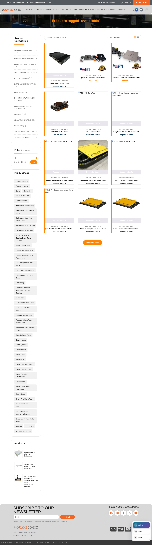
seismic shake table (23, 335)
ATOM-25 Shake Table (59, 132)
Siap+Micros (20, 394)
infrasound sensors (23, 245)
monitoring (20, 283)
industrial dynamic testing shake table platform (23, 238)
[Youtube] (136, 513)
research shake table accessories (24, 321)
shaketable (20, 359)
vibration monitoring (23, 431)
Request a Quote (59, 75)
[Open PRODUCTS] (106, 10)
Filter (34, 162)
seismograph (21, 340)
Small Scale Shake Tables (59, 81)
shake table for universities (22, 375)
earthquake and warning (25, 205)
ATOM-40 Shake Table (92, 132)
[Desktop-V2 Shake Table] (59, 58)
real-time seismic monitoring (22, 308)
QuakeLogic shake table (25, 303)
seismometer (21, 350)
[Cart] (147, 10)
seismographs (21, 345)
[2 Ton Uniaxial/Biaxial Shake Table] (93, 203)
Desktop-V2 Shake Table (59, 83)
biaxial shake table (23, 196)
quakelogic (20, 298)
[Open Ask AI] (136, 9)
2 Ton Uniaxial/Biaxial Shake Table (93, 229)
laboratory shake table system (24, 264)
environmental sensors (24, 230)
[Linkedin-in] (111, 513)
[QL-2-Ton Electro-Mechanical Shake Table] (59, 203)
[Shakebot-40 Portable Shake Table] (126, 58)
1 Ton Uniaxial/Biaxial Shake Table (93, 180)
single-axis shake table (24, 399)
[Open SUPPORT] (125, 10)
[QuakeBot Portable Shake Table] (93, 58)
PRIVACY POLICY (61, 542)
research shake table (24, 315)
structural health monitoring (22, 405)
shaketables (20, 382)
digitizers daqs (21, 201)
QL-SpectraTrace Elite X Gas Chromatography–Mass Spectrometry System (31, 481)
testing (19, 426)
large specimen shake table (24, 276)
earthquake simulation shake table (24, 219)
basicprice (27, 191)
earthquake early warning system (25, 211)
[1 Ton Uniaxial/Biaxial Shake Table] (93, 155)
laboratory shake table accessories (24, 256)
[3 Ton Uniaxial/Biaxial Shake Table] (126, 203)
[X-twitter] (129, 513)
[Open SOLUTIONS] (95, 10)
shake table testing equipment (23, 387)
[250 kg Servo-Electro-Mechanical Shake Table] (126, 106)
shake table (20, 354)
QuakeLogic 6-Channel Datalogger (29, 454)
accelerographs (22, 181)
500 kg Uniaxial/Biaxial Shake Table (59, 180)
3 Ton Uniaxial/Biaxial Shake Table (126, 229)
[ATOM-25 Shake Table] (59, 106)
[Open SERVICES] (116, 10)
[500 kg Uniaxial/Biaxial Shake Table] (59, 155)
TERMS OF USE (44, 542)
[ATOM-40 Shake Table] (93, 106)
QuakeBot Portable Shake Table (93, 78)
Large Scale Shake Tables (126, 129)
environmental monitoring (25, 225)
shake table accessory (24, 364)
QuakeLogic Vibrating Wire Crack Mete (29, 466)
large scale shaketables (25, 270)
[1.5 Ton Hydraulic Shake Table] (126, 155)
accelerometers (22, 186)
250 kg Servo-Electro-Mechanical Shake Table (129, 132)
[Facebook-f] (123, 513)
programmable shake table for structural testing (23, 290)
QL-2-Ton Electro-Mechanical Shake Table (61, 229)
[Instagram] (117, 513)
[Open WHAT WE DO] (43, 10)
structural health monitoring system (23, 412)
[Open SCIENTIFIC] (83, 10)
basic (18, 191)
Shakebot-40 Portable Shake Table (126, 78)
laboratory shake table (24, 250)
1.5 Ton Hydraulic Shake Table (126, 180)
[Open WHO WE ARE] (72, 10)
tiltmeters (30, 426)
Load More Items (92, 243)
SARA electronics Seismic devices (25, 328)
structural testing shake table (25, 420)
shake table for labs (23, 369)
